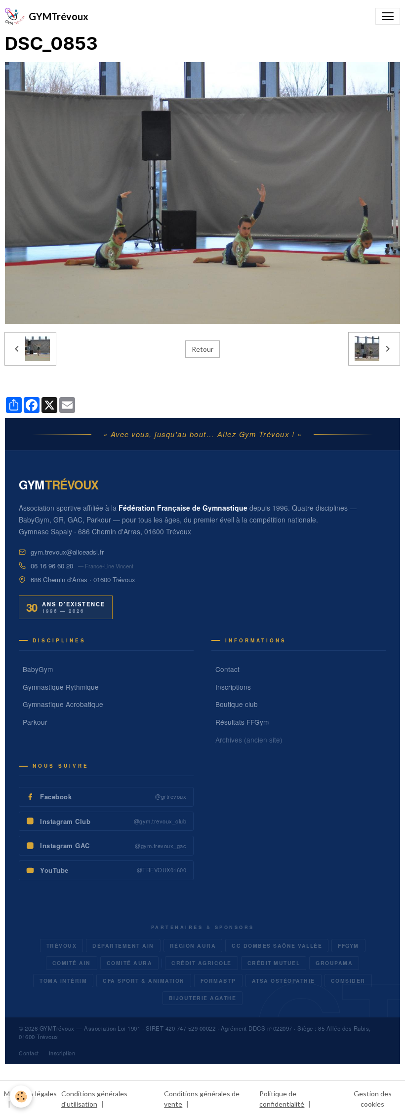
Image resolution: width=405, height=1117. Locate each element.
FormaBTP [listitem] (218, 980)
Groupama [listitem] (334, 963)
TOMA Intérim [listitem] (63, 980)
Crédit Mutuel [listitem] (273, 963)
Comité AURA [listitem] (130, 963)
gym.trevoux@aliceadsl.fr (67, 552)
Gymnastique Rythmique (61, 687)
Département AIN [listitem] (123, 945)
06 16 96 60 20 (52, 565)
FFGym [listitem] (348, 945)
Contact (227, 669)
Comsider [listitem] (348, 980)
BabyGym (38, 669)
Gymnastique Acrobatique (63, 704)
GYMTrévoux (57, 1028)
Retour (202, 349)
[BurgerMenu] (387, 16)
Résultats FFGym (242, 722)
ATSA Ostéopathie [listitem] (283, 980)
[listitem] (106, 797)
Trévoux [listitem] (61, 945)
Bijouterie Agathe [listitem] (203, 998)
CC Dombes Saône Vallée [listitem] (277, 945)
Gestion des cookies (373, 1098)
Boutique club (236, 704)
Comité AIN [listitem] (71, 963)
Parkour (35, 722)
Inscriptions (233, 687)
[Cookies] (21, 1096)
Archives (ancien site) (249, 740)
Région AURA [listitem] (193, 945)
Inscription (62, 1053)
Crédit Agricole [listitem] (201, 963)
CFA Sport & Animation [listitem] (144, 980)
